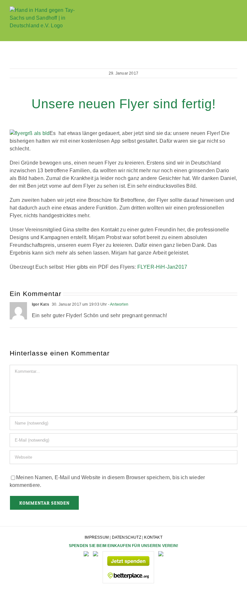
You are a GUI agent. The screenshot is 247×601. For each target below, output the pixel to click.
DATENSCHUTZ (126, 537)
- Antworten (117, 304)
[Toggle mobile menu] (234, 19)
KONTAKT (153, 537)
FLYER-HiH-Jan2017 (162, 267)
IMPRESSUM (97, 537)
